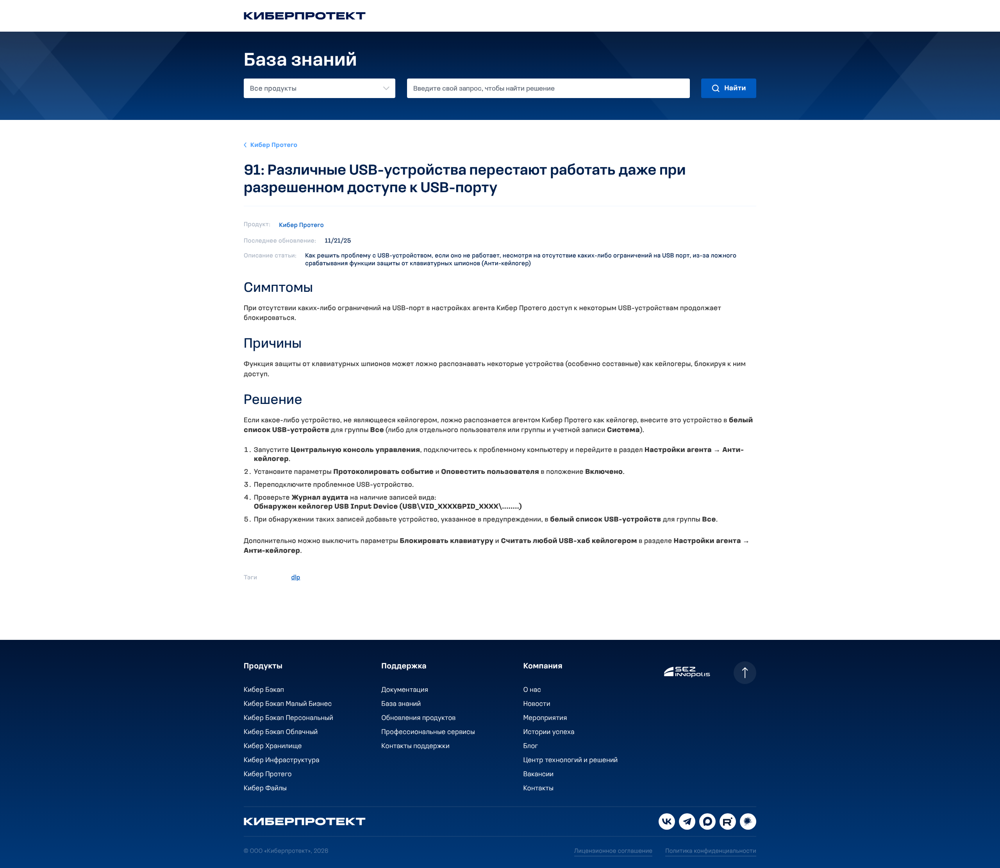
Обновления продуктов (419, 718)
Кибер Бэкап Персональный (288, 718)
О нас (532, 690)
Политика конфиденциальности (710, 851)
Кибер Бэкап (264, 690)
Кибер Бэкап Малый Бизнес (288, 704)
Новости (536, 704)
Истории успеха (549, 732)
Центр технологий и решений (570, 760)
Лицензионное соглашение (613, 851)
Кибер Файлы (265, 788)
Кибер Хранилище (273, 746)
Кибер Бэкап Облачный (281, 732)
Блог (530, 746)
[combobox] (319, 88)
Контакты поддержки (416, 746)
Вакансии (538, 774)
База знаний (401, 704)
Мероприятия (545, 718)
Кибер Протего (274, 145)
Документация (405, 690)
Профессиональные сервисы (428, 732)
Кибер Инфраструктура (282, 760)
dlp (295, 578)
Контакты (538, 788)
